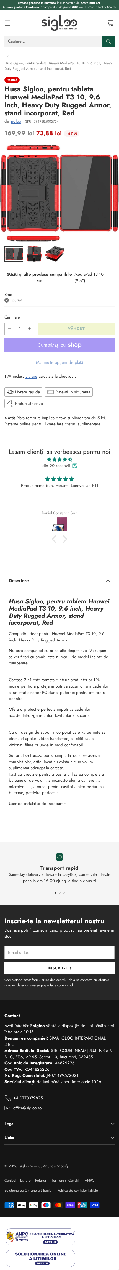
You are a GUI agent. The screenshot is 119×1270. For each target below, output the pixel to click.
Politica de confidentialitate (77, 1190)
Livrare (31, 376)
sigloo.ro (26, 1166)
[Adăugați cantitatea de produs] (30, 329)
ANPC (89, 1180)
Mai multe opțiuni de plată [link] (59, 362)
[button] (55, 539)
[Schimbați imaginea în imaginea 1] (13, 254)
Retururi (41, 1180)
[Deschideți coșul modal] (110, 22)
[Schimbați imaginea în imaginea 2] (34, 254)
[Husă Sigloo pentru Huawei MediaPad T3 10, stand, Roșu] (59, 193)
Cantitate (12, 317)
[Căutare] (108, 41)
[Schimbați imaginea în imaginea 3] (54, 254)
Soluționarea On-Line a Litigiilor (28, 1190)
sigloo (16, 121)
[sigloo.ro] (59, 23)
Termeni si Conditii (66, 1180)
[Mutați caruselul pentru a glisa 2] (60, 893)
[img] (59, 460)
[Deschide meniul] (7, 22)
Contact (10, 1180)
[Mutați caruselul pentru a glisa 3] (64, 893)
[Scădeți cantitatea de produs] (10, 329)
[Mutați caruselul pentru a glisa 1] (55, 893)
